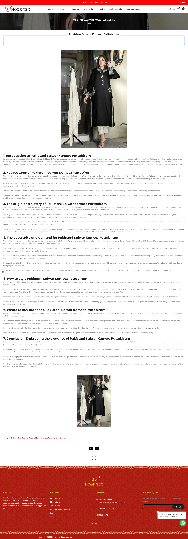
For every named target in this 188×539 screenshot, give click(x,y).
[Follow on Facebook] (91, 448)
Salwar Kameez (62, 9)
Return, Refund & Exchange (60, 509)
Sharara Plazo (89, 9)
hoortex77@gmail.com (105, 508)
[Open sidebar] (2, 272)
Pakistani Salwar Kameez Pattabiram (43, 438)
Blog (51, 513)
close (6, 2)
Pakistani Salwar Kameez (18, 438)
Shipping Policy (55, 502)
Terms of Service (56, 506)
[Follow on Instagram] (97, 448)
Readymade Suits (115, 9)
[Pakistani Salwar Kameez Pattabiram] (94, 401)
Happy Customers (133, 9)
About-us (53, 517)
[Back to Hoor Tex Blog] (94, 458)
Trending (101, 9)
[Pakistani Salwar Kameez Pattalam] (104, 458)
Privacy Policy (55, 498)
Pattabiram (62, 438)
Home (50, 9)
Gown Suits (76, 9)
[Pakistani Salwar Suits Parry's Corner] (83, 458)
